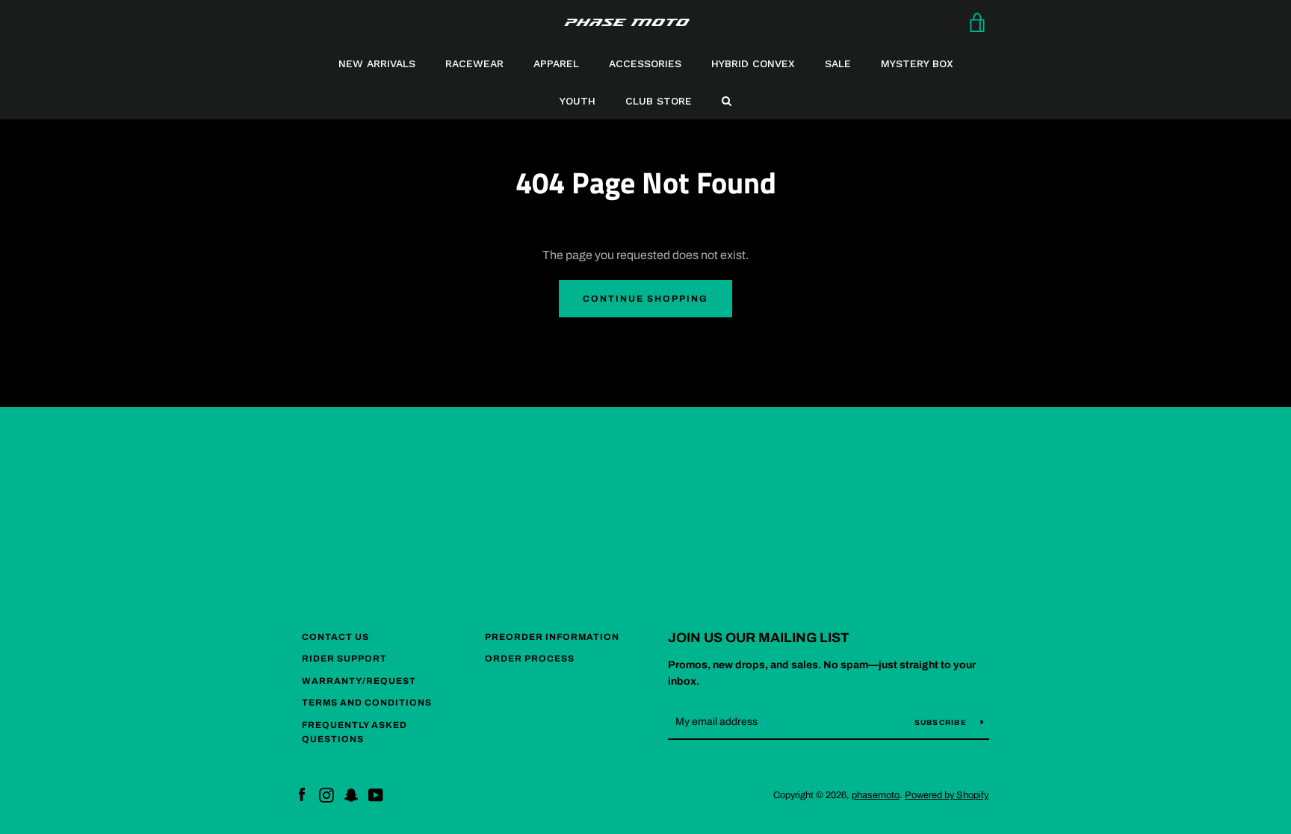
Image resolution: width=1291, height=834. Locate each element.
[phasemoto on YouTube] (375, 794)
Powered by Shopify (946, 795)
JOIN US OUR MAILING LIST (758, 637)
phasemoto (876, 795)
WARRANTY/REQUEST (359, 681)
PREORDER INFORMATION (552, 637)
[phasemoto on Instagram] (326, 794)
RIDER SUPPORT (344, 658)
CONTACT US (335, 637)
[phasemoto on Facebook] (301, 794)
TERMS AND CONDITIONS (367, 702)
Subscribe (942, 722)
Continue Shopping (645, 298)
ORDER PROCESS (530, 658)
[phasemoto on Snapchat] (351, 794)
